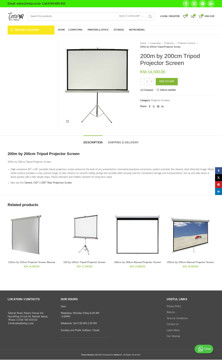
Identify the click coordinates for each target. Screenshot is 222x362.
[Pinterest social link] (202, 3)
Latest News (173, 330)
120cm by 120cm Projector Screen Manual (31, 262)
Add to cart (166, 81)
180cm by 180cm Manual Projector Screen (137, 262)
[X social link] (194, 3)
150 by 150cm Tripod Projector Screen (84, 262)
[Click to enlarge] (67, 121)
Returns (171, 312)
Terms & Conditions (177, 318)
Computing (155, 43)
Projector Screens (187, 43)
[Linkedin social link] (210, 3)
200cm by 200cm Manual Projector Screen (190, 262)
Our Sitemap (173, 336)
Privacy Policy (174, 306)
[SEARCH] (150, 16)
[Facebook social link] (185, 3)
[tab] (93, 140)
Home (143, 43)
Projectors (169, 43)
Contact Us (173, 324)
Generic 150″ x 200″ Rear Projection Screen (48, 183)
